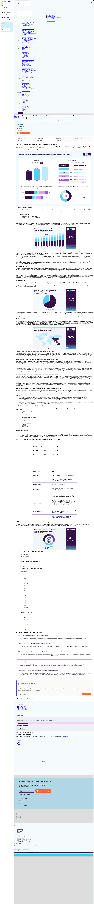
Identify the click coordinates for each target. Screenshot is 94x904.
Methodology (19, 130)
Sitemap (18, 832)
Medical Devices (25, 53)
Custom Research (20, 838)
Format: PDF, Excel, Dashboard (24, 708)
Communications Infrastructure (28, 60)
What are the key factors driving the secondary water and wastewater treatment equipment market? (38, 670)
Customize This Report (27, 791)
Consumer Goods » (51, 15)
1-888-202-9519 (26, 849)
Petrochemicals (25, 75)
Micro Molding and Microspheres (28, 44)
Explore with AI (5, 29)
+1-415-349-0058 (17, 849)
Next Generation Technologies (28, 65)
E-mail (19, 742)
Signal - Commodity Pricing (27, 89)
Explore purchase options (64, 517)
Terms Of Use (20, 831)
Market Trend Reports (26, 87)
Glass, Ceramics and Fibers (27, 47)
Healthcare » (24, 48)
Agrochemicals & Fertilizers (27, 68)
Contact (23, 101)
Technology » (24, 57)
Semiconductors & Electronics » (28, 22)
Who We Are (24, 94)
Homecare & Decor (51, 21)
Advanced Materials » (26, 40)
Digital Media (24, 62)
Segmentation (19, 128)
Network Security (25, 64)
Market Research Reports (27, 86)
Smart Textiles (25, 46)
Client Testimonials (26, 98)
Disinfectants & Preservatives (28, 69)
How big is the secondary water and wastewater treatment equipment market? (34, 635)
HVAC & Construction (26, 63)
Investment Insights (26, 85)
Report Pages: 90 (21, 707)
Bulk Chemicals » (25, 66)
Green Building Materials (27, 42)
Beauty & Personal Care (52, 16)
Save (19, 744)
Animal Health (25, 56)
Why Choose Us (25, 95)
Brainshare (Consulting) (21, 836)
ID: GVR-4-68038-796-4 (22, 706)
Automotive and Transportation (28, 58)
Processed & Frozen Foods (27, 39)
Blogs (23, 110)
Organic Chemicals (26, 71)
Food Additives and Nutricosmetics (29, 31)
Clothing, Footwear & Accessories (54, 17)
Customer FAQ (20, 827)
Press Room (24, 109)
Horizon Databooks (26, 84)
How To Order (20, 829)
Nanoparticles (24, 45)
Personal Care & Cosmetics (27, 73)
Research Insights (25, 106)
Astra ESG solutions (26, 91)
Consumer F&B (50, 18)
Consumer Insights (25, 83)
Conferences (24, 99)
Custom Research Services (27, 81)
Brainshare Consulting (26, 80)
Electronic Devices (26, 25)
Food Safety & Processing (27, 37)
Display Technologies (26, 23)
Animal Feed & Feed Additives (28, 35)
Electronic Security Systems (27, 24)
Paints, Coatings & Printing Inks (28, 72)
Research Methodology (26, 96)
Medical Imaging (25, 54)
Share (19, 740)
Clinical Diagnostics (26, 50)
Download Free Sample (44, 791)
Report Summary (20, 124)
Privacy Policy (20, 830)
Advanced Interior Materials (27, 41)
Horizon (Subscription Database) (23, 841)
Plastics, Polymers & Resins (27, 76)
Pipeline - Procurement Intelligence (29, 88)
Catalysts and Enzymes (26, 30)
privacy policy (65, 736)
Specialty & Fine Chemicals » (28, 29)
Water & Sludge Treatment (27, 77)
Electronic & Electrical (51, 19)
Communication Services (27, 61)
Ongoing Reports (25, 107)
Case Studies (24, 108)
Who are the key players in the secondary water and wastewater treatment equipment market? (37, 661)
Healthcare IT (24, 52)
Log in (20, 111)
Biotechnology (25, 49)
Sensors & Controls (26, 27)
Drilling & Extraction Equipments (29, 70)
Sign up (20, 112)
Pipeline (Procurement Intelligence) (24, 839)
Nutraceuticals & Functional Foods (29, 38)
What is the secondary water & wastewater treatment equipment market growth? (34, 643)
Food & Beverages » (26, 34)
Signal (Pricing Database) (22, 840)
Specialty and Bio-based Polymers (29, 33)
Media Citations (25, 100)
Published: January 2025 (22, 709)
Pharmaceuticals (25, 55)
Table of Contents (20, 126)
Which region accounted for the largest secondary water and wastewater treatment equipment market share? (40, 651)
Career (23, 102)
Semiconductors (25, 26)
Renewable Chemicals (26, 32)
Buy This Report (21, 728)
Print (19, 746)
